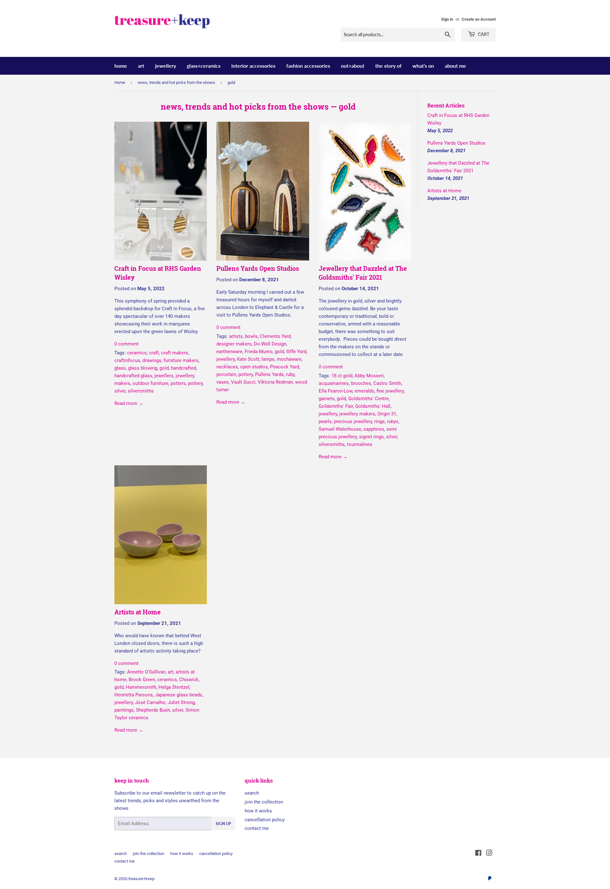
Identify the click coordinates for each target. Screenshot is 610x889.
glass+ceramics (203, 66)
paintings (124, 710)
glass (120, 368)
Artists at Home (137, 612)
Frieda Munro (259, 351)
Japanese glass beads (178, 695)
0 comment (126, 344)
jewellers (163, 376)
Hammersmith (141, 687)
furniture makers (181, 360)
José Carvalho (150, 702)
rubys (392, 421)
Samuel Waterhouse (340, 429)
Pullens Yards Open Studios (257, 268)
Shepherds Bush (153, 710)
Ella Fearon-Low (335, 391)
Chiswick (189, 679)
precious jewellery (353, 421)
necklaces (227, 367)
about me (455, 66)
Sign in (447, 19)
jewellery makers (357, 414)
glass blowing (142, 368)
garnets (327, 398)
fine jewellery (390, 391)
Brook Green (142, 679)
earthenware (229, 351)
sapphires (373, 429)
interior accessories (253, 66)
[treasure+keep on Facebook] (478, 854)
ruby (290, 374)
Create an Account (479, 19)
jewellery (165, 66)
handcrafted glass (133, 376)
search (252, 793)
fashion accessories (308, 66)
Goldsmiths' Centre (368, 398)
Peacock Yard (284, 367)
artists (236, 336)
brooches (361, 383)
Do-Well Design (270, 344)
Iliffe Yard (296, 351)
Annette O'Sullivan (146, 672)
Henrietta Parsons (133, 695)
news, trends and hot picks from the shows (176, 82)
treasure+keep (141, 878)
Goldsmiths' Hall (372, 406)
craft (154, 353)
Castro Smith (387, 383)
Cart (483, 34)
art (141, 66)
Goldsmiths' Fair (336, 406)
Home (119, 82)
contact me (257, 828)
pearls (325, 421)
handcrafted (183, 368)
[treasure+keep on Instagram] (489, 854)
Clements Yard (275, 336)
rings (379, 421)
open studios (254, 367)
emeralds (364, 391)
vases (222, 382)
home (120, 66)
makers (122, 383)
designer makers (234, 344)
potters (178, 383)
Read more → (128, 403)
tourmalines (359, 444)
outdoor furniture (150, 383)
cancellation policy (265, 820)
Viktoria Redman (275, 382)
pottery (195, 383)
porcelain (226, 374)
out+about (352, 66)
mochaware (289, 359)
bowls (251, 336)
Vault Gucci (243, 382)
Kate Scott (248, 359)
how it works (258, 811)
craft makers (174, 353)
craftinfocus (127, 360)
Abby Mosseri (369, 376)
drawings (151, 360)
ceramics (137, 353)
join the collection (264, 802)
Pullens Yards (269, 374)
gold (164, 368)
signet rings (371, 437)
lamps (267, 359)
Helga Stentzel (174, 687)
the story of (388, 66)
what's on (423, 66)
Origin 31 (386, 414)
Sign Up (223, 823)
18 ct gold (341, 376)
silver (119, 391)
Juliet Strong (181, 702)
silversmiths (141, 391)
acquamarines (334, 383)
